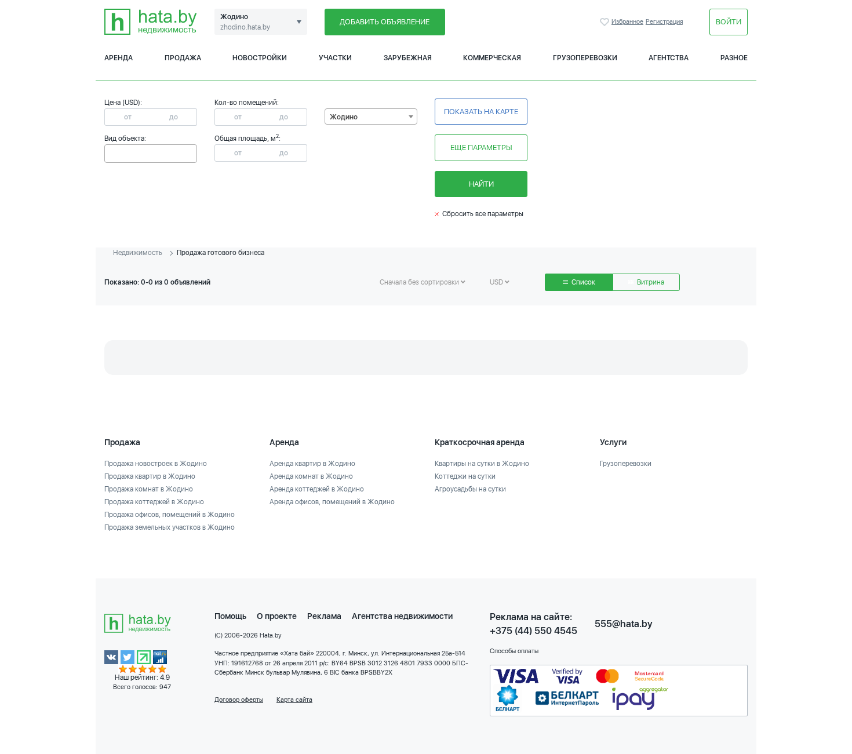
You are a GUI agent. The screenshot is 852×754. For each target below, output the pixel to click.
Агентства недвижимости (402, 616)
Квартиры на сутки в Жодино (482, 464)
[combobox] (150, 153)
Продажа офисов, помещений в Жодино (169, 515)
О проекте (277, 616)
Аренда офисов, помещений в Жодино (332, 502)
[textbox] (110, 153)
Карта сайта (294, 700)
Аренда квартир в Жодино (312, 464)
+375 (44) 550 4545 (533, 630)
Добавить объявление (384, 21)
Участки (335, 58)
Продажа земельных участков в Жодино (169, 527)
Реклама (324, 616)
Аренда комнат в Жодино (311, 476)
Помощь (230, 616)
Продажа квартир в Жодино (149, 476)
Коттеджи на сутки (465, 476)
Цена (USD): (123, 103)
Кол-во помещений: (246, 103)
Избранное (605, 22)
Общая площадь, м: (247, 138)
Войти (728, 21)
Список (582, 282)
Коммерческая (492, 58)
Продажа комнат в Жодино (148, 489)
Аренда (118, 58)
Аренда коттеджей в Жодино (317, 489)
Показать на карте (481, 111)
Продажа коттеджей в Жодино (154, 502)
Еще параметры (481, 147)
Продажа (183, 58)
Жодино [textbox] (344, 117)
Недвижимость (137, 253)
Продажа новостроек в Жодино (155, 464)
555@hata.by (624, 623)
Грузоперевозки (585, 58)
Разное (734, 58)
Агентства (669, 58)
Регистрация (664, 22)
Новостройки (259, 58)
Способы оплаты (514, 651)
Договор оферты (238, 700)
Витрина (649, 282)
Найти (481, 184)
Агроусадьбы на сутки (470, 489)
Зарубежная (408, 58)
